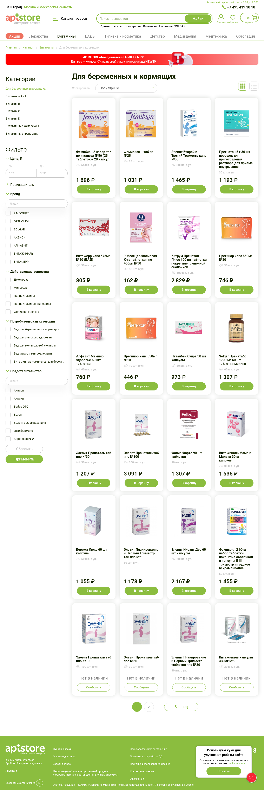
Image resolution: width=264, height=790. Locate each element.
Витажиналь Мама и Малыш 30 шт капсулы (236, 445)
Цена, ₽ (16, 159)
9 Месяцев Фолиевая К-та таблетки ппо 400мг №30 (141, 250)
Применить (24, 459)
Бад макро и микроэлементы (33, 353)
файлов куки (236, 763)
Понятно (223, 771)
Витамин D (13, 118)
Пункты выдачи (62, 749)
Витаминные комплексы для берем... (39, 361)
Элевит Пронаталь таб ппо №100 (141, 445)
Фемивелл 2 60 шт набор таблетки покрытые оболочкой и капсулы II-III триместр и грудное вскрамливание (236, 547)
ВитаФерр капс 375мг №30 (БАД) (94, 250)
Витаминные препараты (22, 133)
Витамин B (13, 103)
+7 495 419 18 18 (241, 7)
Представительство (25, 371)
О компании (137, 778)
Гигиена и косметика (123, 36)
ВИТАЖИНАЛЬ (24, 253)
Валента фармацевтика (30, 422)
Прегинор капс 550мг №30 (236, 250)
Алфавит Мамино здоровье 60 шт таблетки (94, 348)
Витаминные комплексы (22, 126)
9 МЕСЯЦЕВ (21, 213)
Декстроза (21, 279)
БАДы (90, 36)
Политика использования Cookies (150, 764)
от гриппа (134, 26)
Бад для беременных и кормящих (36, 329)
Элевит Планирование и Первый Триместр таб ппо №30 (141, 547)
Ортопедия (245, 36)
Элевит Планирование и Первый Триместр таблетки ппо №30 (189, 649)
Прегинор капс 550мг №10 (141, 348)
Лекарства (38, 36)
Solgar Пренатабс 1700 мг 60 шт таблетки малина (236, 348)
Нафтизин (166, 26)
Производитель (22, 185)
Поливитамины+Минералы (32, 303)
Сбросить (24, 449)
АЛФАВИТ (20, 245)
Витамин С (13, 111)
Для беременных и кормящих (26, 88)
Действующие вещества (29, 272)
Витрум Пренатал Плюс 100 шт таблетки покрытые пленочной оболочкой (189, 250)
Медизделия (185, 36)
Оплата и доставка (64, 756)
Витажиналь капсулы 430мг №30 (236, 649)
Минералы (21, 287)
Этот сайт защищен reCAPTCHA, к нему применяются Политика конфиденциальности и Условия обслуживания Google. (123, 784)
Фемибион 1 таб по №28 (141, 148)
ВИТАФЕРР (21, 261)
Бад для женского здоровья (33, 337)
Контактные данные (142, 771)
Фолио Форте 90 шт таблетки (189, 445)
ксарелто (120, 26)
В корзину (93, 189)
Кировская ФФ (24, 438)
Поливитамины (24, 295)
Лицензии (11, 770)
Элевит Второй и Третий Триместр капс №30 (189, 148)
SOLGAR (179, 26)
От (10, 166)
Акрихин (19, 398)
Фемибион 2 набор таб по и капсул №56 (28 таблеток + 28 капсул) (94, 148)
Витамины (150, 26)
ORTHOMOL (21, 221)
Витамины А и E (16, 96)
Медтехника (216, 36)
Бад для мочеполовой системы (35, 345)
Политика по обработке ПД (146, 756)
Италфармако (23, 430)
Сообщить (93, 687)
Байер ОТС (21, 406)
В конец (181, 707)
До (42, 166)
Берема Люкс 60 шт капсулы (94, 547)
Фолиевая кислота (26, 311)
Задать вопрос (62, 764)
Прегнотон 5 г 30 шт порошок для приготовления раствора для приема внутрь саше (236, 148)
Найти (198, 18)
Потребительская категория (32, 321)
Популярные (109, 88)
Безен (18, 414)
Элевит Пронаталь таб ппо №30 (94, 445)
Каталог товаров (73, 18)
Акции (14, 36)
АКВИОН (20, 237)
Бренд (15, 194)
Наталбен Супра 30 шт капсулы (189, 348)
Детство (157, 36)
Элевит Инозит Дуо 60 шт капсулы (189, 547)
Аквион (19, 390)
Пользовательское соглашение (148, 749)
